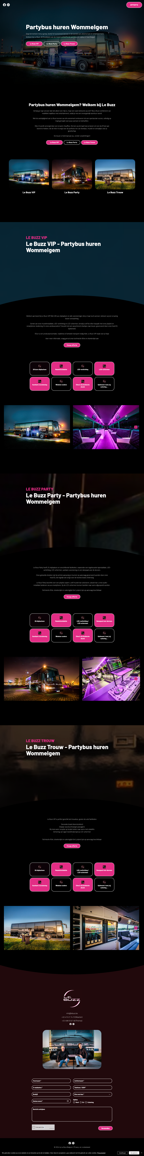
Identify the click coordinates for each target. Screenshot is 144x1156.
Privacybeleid (101, 1153)
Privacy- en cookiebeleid (82, 1147)
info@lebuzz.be (72, 1013)
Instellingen (122, 1153)
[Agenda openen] (68, 1101)
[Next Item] (136, 427)
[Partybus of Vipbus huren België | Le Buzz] (4, 4)
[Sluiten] (141, 1152)
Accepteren (134, 1153)
